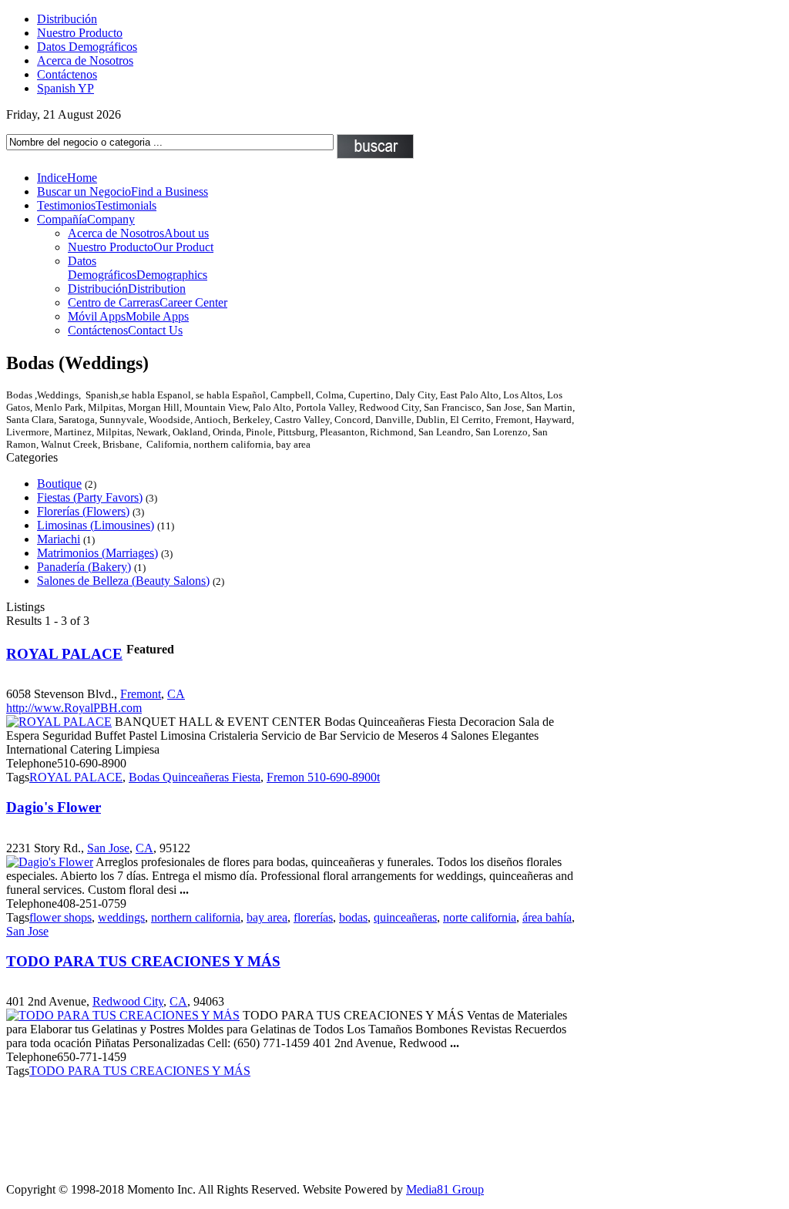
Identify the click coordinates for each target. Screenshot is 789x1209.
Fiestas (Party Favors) (90, 497)
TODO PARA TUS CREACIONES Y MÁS (143, 961)
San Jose (108, 848)
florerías (313, 917)
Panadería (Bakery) (84, 566)
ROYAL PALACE (64, 654)
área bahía (547, 917)
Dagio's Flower (53, 807)
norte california (479, 917)
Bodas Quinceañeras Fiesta (194, 777)
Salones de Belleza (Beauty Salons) (123, 580)
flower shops (60, 917)
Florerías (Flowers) (83, 511)
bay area (267, 917)
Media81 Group (445, 1189)
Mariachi (58, 539)
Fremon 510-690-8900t (323, 777)
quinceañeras (405, 917)
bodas (353, 917)
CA (176, 693)
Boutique (59, 483)
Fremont (140, 693)
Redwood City (127, 1001)
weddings (121, 917)
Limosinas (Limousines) (95, 525)
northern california (195, 917)
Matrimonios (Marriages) (97, 552)
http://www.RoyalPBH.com (74, 707)
